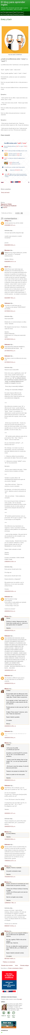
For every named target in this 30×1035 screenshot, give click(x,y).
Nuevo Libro (8, 1016)
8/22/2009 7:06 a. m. (10, 298)
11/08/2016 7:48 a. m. (10, 902)
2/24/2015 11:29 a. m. (10, 726)
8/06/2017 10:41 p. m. (10, 926)
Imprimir (5, 207)
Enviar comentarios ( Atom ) (15, 968)
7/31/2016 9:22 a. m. (10, 876)
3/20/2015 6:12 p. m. (10, 780)
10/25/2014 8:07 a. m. (10, 670)
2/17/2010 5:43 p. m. (10, 339)
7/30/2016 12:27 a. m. (10, 860)
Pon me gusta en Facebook (9, 205)
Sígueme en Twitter (6, 204)
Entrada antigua (24, 965)
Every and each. (5, 192)
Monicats (7, 250)
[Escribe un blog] (18, 213)
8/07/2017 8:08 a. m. (10, 958)
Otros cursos (3, 14)
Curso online (20, 12)
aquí (21, 999)
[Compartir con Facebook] (22, 213)
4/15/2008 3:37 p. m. (10, 225)
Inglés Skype (10, 14)
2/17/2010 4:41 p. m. (10, 311)
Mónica (7, 616)
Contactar (21, 14)
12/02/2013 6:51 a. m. (10, 591)
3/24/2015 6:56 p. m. (10, 839)
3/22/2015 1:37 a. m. (10, 813)
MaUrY (7, 266)
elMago (7, 220)
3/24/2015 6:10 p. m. (10, 826)
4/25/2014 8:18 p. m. (10, 630)
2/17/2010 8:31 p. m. (10, 350)
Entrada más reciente (7, 965)
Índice (15, 12)
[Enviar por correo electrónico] (16, 213)
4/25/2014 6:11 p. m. (10, 611)
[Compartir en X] (20, 213)
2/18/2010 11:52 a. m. (10, 561)
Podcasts (16, 14)
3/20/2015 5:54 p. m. (10, 737)
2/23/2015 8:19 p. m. (10, 683)
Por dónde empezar (8, 12)
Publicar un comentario (9, 962)
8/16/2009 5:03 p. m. (10, 245)
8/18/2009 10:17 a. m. (10, 261)
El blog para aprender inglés (13, 3)
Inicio (1, 12)
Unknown (7, 303)
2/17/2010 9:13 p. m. (10, 362)
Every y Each (6, 19)
